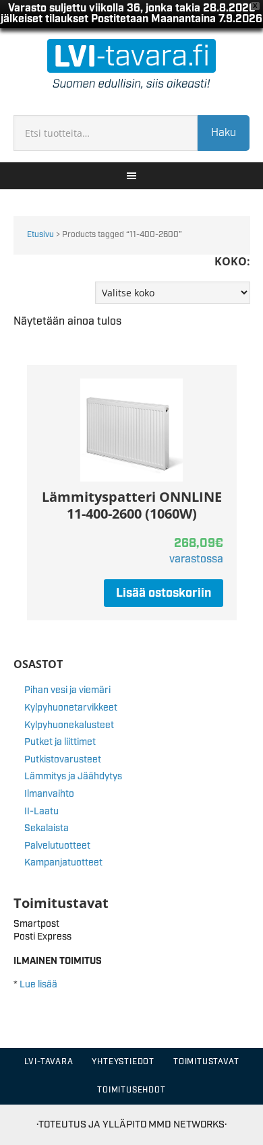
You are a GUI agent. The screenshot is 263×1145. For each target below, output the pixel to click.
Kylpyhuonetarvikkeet (70, 708)
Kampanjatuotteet (63, 863)
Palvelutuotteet (57, 846)
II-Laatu (41, 812)
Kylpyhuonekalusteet (69, 725)
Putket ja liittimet (60, 742)
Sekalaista (46, 828)
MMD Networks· (187, 1124)
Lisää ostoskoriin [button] (163, 593)
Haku (223, 133)
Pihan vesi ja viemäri (67, 690)
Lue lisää (38, 985)
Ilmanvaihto (49, 794)
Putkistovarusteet (62, 760)
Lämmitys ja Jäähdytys (73, 777)
